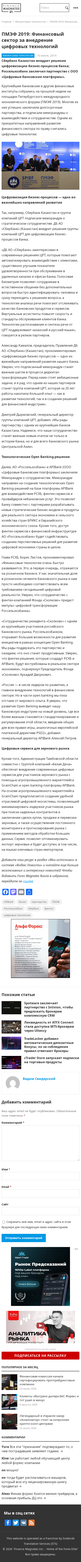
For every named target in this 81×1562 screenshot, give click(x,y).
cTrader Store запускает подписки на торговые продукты (51, 1060)
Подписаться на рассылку (40, 1355)
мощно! (12, 1470)
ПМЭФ (56, 902)
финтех (49, 908)
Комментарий (13, 1122)
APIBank (8, 902)
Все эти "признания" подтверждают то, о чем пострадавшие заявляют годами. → (37, 1449)
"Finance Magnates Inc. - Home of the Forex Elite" (45, 1549)
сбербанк (33, 908)
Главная (6, 21)
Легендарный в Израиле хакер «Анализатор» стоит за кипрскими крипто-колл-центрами (44, 1420)
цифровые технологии (17, 915)
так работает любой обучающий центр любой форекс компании (36, 1460)
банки (22, 902)
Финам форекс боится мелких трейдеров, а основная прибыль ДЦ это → (39, 1495)
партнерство (39, 902)
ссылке (28, 881)
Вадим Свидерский (39, 1079)
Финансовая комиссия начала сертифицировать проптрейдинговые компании (47, 1380)
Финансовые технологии (30, 21)
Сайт (5, 1204)
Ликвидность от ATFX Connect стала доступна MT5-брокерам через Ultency (49, 1026)
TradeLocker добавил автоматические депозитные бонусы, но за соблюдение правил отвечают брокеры (49, 1044)
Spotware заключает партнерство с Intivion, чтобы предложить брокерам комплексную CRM (48, 1009)
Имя (6, 1169)
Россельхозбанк (13, 908)
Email (6, 1187)
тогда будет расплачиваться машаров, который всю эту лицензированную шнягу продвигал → (34, 1482)
